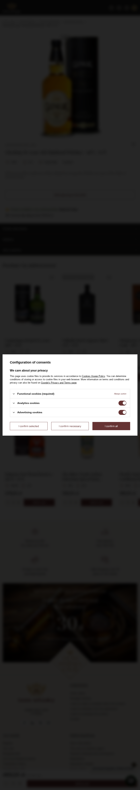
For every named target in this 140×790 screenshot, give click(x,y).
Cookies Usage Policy (93, 376)
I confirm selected (29, 425)
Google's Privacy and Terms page (59, 382)
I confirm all (111, 425)
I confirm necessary (70, 425)
